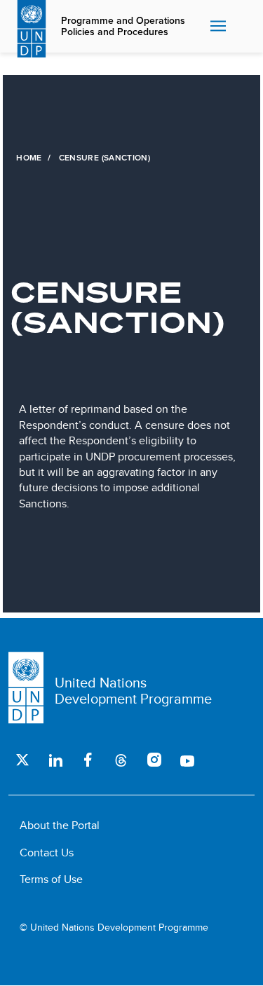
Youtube (187, 760)
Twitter (22, 760)
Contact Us (47, 852)
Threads (121, 760)
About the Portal (60, 825)
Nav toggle (218, 26)
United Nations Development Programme (133, 690)
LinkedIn (55, 760)
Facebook (88, 760)
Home (28, 158)
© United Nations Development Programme (114, 927)
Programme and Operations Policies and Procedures (123, 26)
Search (241, 27)
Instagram (154, 760)
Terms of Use (51, 879)
